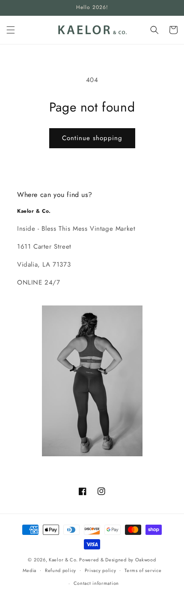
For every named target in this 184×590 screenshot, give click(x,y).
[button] (10, 30)
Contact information (96, 583)
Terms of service (143, 570)
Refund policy (60, 570)
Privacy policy (100, 570)
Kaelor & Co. (63, 559)
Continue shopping (92, 138)
